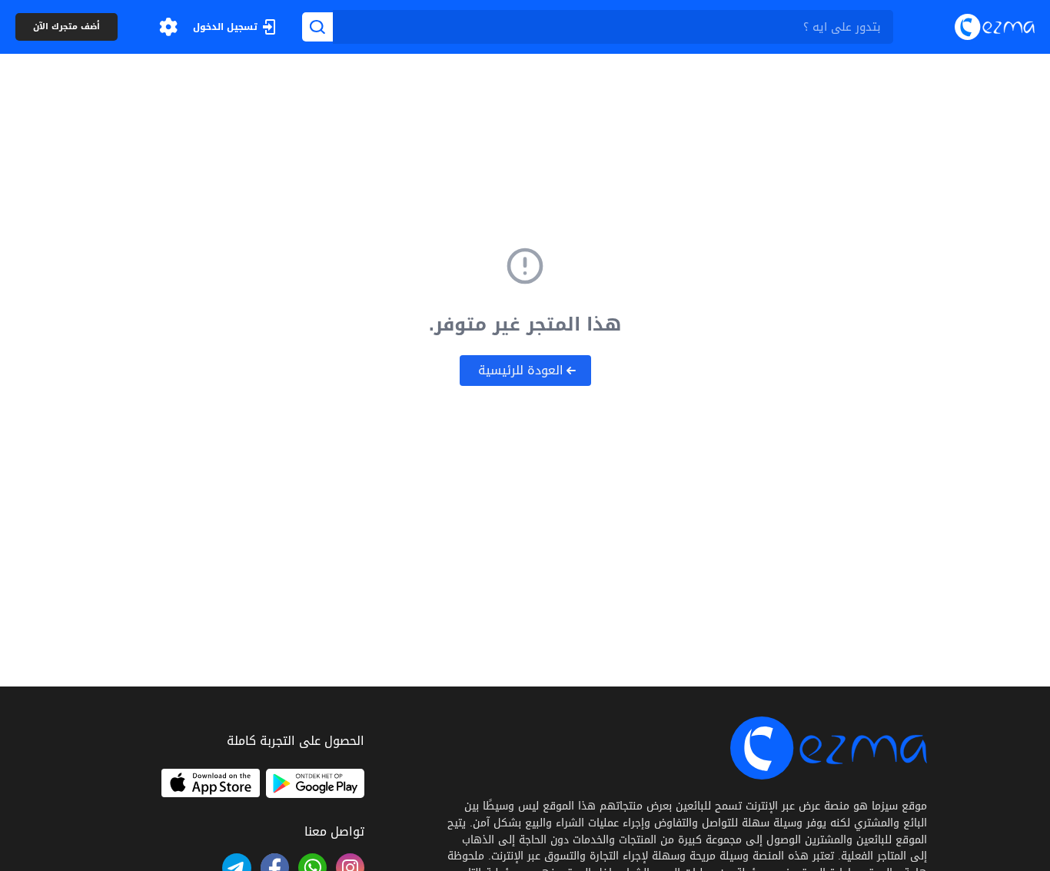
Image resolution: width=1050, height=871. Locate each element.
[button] (168, 27)
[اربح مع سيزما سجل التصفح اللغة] (168, 27)
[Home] (995, 26)
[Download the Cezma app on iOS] (210, 783)
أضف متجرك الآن (66, 27)
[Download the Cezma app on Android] (315, 783)
